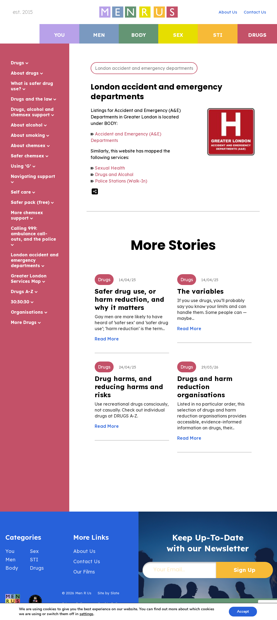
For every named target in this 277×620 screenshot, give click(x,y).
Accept (243, 611)
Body (138, 35)
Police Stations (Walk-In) (121, 181)
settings (86, 614)
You (59, 35)
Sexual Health (110, 168)
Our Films (84, 572)
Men (99, 35)
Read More (107, 339)
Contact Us (255, 12)
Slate (115, 593)
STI (217, 35)
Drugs (257, 35)
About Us (228, 12)
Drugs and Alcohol (114, 174)
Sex (178, 35)
